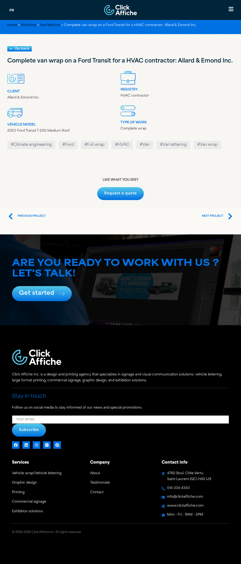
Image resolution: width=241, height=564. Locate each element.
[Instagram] (36, 445)
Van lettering (175, 145)
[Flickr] (47, 445)
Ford (69, 145)
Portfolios (28, 25)
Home (12, 25)
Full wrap (95, 145)
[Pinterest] (57, 445)
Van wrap (209, 145)
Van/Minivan (50, 25)
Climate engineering (32, 145)
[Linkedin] (26, 445)
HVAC (123, 145)
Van (145, 145)
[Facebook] (16, 445)
